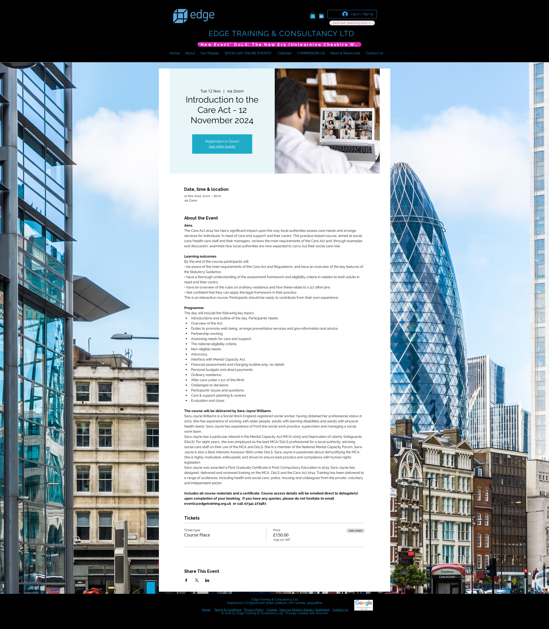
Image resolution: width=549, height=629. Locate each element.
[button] (312, 15)
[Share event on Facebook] (186, 580)
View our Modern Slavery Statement (304, 609)
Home (206, 609)
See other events (222, 146)
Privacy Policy (254, 609)
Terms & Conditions (227, 609)
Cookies (271, 609)
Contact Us (340, 609)
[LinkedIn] (321, 16)
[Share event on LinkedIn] (207, 580)
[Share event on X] (197, 580)
